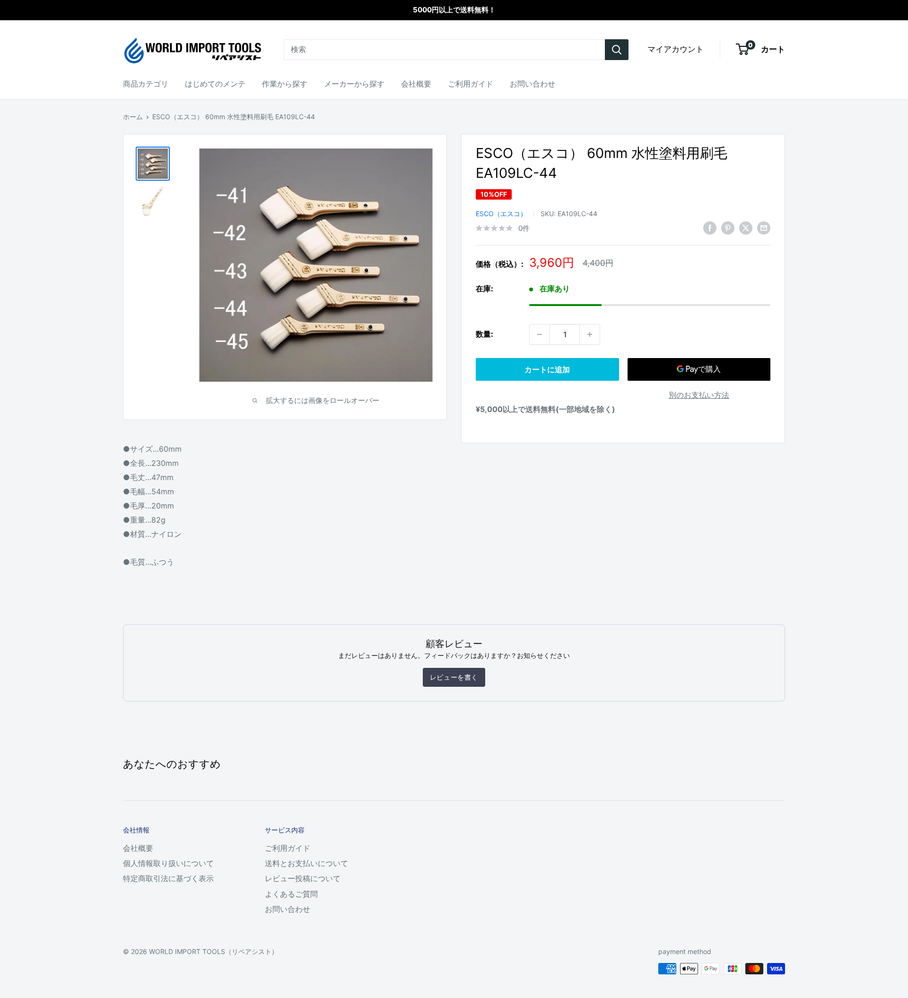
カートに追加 (547, 369)
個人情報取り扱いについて (168, 863)
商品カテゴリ (145, 83)
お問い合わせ (532, 83)
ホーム (133, 117)
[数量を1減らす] (540, 334)
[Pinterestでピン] (727, 227)
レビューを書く (454, 677)
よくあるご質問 (291, 894)
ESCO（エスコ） (501, 214)
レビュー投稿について (302, 878)
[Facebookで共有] (709, 227)
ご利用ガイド (470, 83)
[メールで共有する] (763, 227)
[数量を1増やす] (590, 334)
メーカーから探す (354, 83)
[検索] (617, 49)
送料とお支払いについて (306, 863)
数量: (484, 334)
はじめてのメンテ (215, 83)
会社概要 (416, 83)
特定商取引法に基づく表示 (168, 878)
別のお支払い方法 (699, 395)
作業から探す (284, 83)
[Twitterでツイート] (745, 227)
